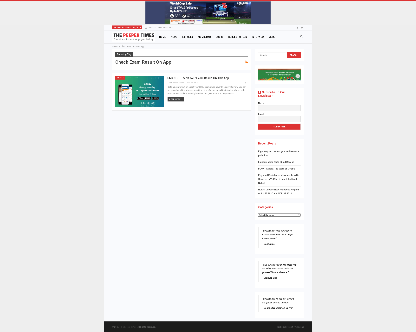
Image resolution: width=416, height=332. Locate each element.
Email (261, 114)
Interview (258, 37)
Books (219, 37)
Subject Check (237, 37)
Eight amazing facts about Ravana (276, 162)
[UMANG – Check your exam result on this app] (139, 91)
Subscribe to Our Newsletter (160, 27)
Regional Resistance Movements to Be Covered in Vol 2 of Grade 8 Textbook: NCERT (278, 179)
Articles (187, 37)
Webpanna (299, 327)
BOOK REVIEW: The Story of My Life (276, 168)
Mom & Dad (204, 37)
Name (261, 103)
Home (162, 37)
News (174, 37)
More (272, 37)
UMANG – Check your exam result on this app (198, 78)
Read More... (175, 99)
